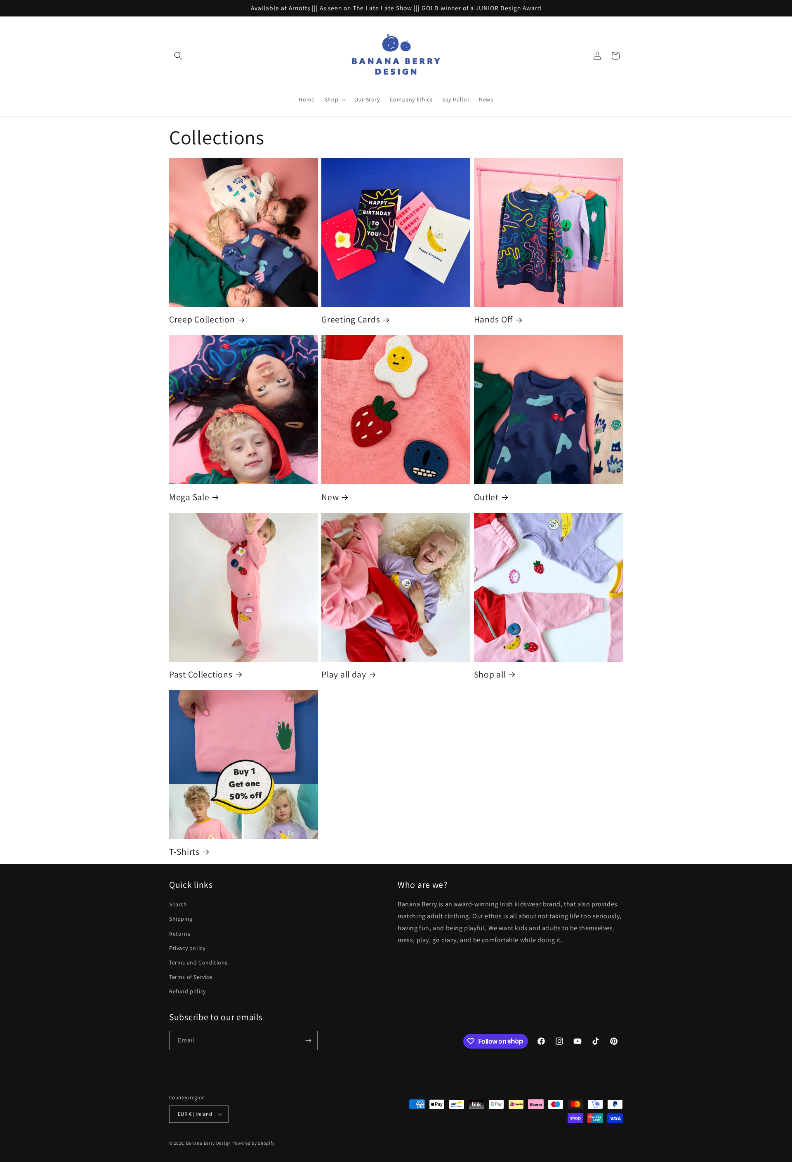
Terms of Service (190, 977)
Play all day (343, 674)
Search (178, 904)
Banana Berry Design (208, 1143)
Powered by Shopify (253, 1143)
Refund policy (187, 991)
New (330, 497)
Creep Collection (202, 319)
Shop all (490, 674)
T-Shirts (184, 851)
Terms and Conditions (198, 962)
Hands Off (493, 319)
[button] (178, 56)
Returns (179, 933)
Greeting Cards (350, 319)
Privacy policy (187, 948)
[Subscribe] (308, 1040)
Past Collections (201, 674)
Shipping (181, 918)
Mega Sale (189, 497)
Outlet (486, 497)
